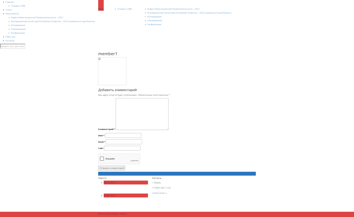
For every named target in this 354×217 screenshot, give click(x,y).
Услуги (137, 3)
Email (101, 141)
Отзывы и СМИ (124, 8)
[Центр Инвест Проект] (98, 3)
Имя (101, 135)
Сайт (101, 148)
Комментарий (106, 129)
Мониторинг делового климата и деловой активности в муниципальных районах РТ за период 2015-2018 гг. (125, 204)
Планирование (18, 29)
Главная (118, 3)
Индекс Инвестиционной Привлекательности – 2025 (173, 8)
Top (100, 173)
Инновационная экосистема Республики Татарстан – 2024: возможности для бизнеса (189, 12)
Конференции (18, 32)
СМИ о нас (10, 36)
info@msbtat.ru (159, 193)
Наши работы (150, 3)
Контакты (10, 40)
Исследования (154, 16)
